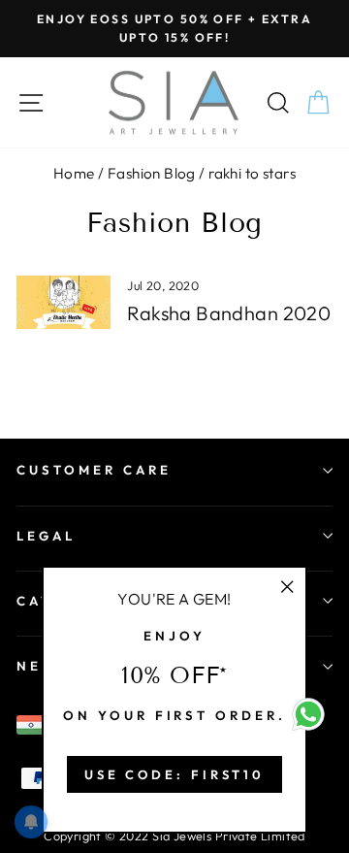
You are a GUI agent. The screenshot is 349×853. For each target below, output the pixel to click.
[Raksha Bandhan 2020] (63, 302)
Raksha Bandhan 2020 (229, 313)
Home (74, 173)
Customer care (94, 469)
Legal (46, 535)
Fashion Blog (152, 173)
